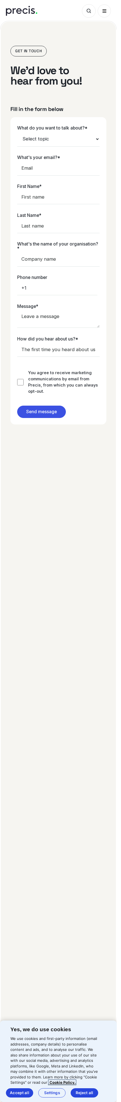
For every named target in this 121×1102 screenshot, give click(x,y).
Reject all (84, 1092)
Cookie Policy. (62, 1082)
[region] (58, 1061)
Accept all (19, 1092)
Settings (52, 1092)
